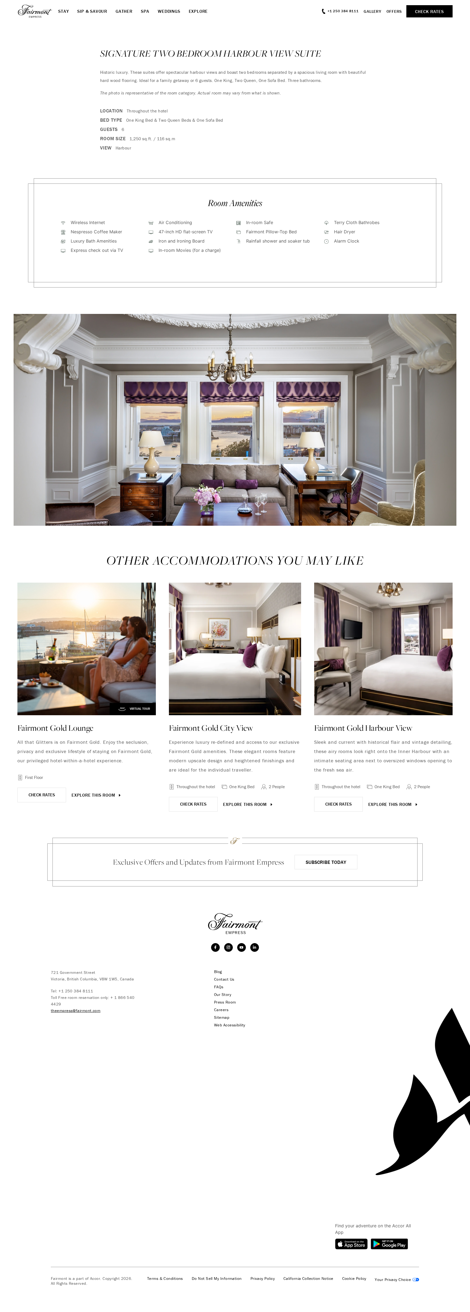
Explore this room (94, 795)
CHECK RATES (42, 794)
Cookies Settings (397, 1279)
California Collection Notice (308, 1278)
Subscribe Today (326, 862)
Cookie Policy (354, 1278)
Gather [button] (124, 11)
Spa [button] (145, 11)
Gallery (372, 11)
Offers (394, 11)
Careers (221, 1009)
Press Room (225, 1002)
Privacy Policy (263, 1278)
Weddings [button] (169, 11)
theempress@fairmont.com (75, 1010)
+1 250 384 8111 (75, 990)
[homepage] (37, 11)
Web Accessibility (229, 1025)
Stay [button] (63, 11)
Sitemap (221, 1017)
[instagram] (228, 947)
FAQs (219, 986)
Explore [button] (198, 11)
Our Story (222, 994)
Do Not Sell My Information (217, 1278)
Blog (218, 971)
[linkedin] (254, 947)
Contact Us (224, 979)
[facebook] (215, 947)
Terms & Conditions (165, 1278)
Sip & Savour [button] (92, 11)
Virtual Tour (139, 709)
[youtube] (241, 947)
